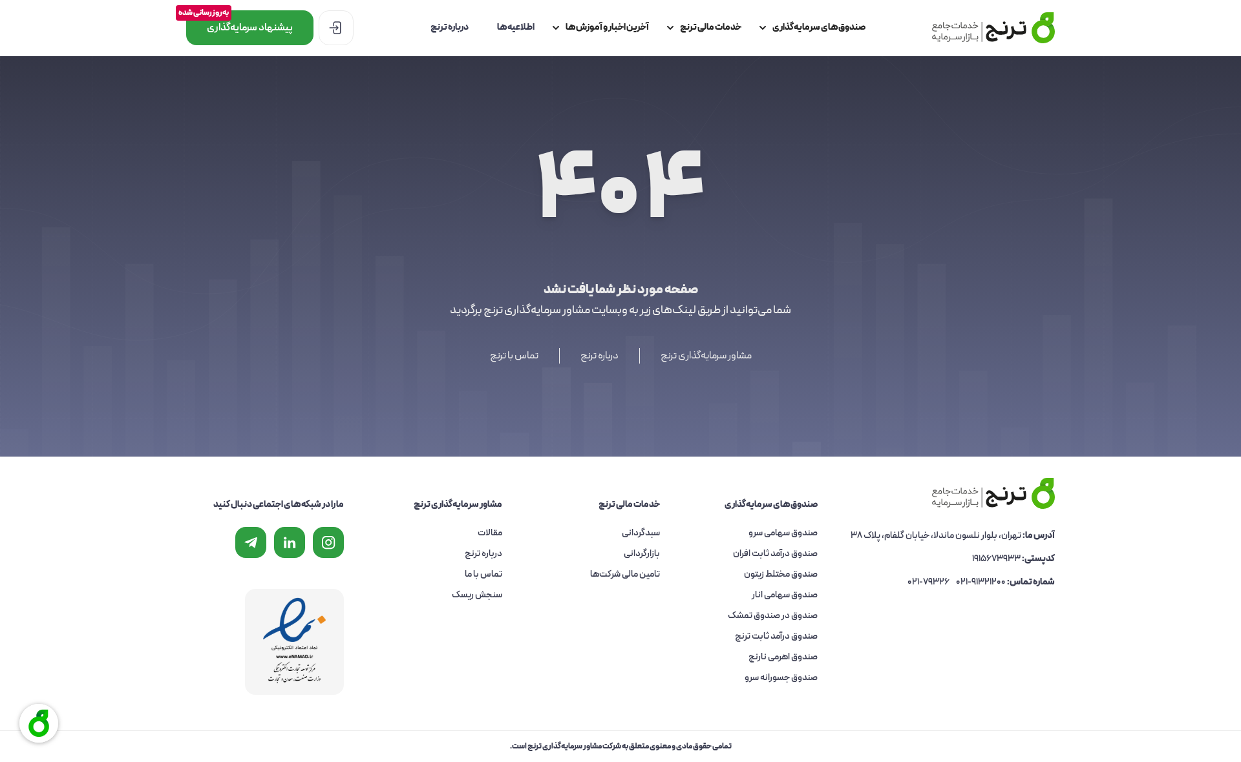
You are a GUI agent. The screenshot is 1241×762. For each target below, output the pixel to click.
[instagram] (328, 542)
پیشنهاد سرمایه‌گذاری (239, 23)
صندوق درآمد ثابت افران (775, 554)
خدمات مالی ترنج (710, 27)
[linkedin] (289, 542)
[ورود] (336, 27)
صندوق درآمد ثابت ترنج (776, 636)
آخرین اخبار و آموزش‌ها (607, 27)
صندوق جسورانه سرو (781, 678)
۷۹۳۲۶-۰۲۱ (928, 582)
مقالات (490, 533)
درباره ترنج (449, 27)
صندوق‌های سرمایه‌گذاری (818, 27)
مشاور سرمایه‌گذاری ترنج (706, 356)
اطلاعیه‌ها (516, 27)
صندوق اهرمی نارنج (783, 657)
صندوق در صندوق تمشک (773, 616)
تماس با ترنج (514, 356)
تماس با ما (483, 574)
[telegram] (250, 542)
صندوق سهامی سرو (783, 533)
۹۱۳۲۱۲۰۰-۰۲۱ (981, 582)
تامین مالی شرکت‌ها (625, 574)
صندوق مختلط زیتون (781, 574)
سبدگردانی (641, 533)
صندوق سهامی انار (785, 595)
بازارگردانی (642, 554)
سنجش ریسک (477, 595)
